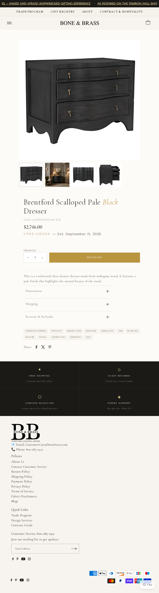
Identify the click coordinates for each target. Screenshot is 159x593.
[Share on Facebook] (36, 347)
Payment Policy (21, 481)
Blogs (14, 501)
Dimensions (34, 291)
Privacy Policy (20, 486)
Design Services (21, 520)
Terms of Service (22, 491)
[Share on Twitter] (43, 347)
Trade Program (30, 11)
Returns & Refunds (39, 317)
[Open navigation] (9, 23)
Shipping (32, 304)
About (87, 11)
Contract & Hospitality (121, 11)
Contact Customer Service (29, 467)
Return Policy (20, 471)
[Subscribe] (74, 548)
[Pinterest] (17, 559)
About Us (17, 462)
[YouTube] (23, 559)
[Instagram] (29, 559)
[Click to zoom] (134, 45)
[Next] (134, 100)
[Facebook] (13, 559)
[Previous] (25, 100)
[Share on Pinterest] (50, 347)
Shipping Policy (22, 476)
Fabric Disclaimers (24, 496)
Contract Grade (22, 525)
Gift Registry (63, 11)
